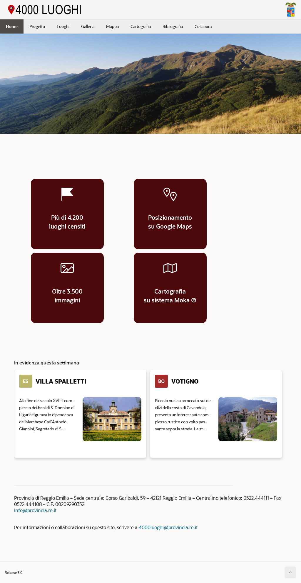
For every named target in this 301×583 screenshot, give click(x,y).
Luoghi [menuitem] (63, 26)
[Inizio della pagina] (290, 572)
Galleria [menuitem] (87, 26)
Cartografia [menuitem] (141, 26)
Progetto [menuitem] (37, 26)
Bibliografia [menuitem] (173, 26)
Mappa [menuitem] (112, 26)
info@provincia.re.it (35, 510)
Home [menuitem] (12, 26)
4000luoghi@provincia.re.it (168, 527)
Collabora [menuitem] (203, 26)
